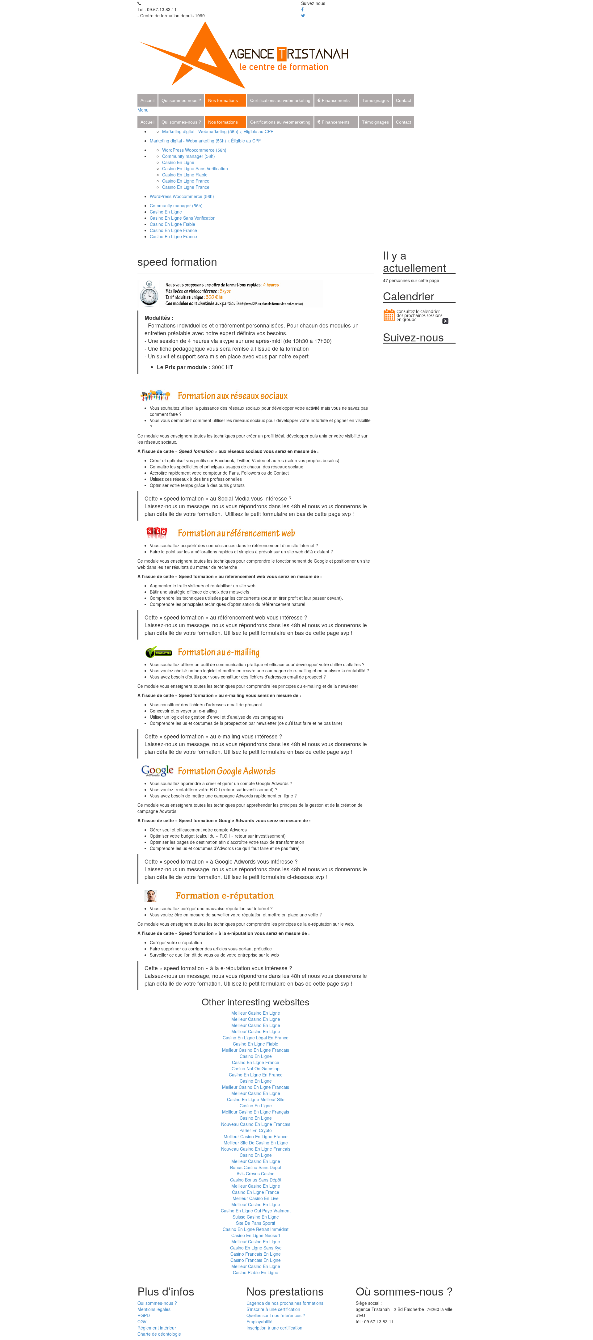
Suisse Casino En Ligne (256, 1217)
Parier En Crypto (255, 1130)
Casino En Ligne (178, 162)
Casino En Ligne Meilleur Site (255, 1099)
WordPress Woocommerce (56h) (194, 150)
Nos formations (223, 100)
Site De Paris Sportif (255, 1223)
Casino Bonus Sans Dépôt (255, 1180)
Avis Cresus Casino (256, 1173)
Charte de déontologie (159, 1334)
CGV (141, 1321)
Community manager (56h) (188, 156)
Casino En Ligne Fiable (185, 174)
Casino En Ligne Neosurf (255, 1235)
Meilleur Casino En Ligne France (256, 1136)
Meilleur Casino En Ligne (255, 1013)
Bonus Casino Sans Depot (255, 1167)
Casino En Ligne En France (256, 1075)
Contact (403, 100)
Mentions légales (153, 1309)
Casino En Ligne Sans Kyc (255, 1248)
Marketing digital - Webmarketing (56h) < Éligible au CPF (217, 131)
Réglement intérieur (156, 1328)
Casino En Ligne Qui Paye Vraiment (256, 1210)
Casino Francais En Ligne (255, 1254)
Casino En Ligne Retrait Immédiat (255, 1229)
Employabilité (259, 1321)
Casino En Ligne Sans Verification (195, 168)
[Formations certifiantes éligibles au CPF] (250, 54)
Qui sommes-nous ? (181, 100)
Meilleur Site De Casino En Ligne (256, 1142)
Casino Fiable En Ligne (255, 1272)
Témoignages (375, 100)
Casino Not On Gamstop (256, 1068)
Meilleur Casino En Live (256, 1198)
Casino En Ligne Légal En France (255, 1037)
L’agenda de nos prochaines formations (284, 1303)
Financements (336, 100)
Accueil (147, 100)
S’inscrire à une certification (273, 1309)
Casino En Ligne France (185, 181)
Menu (143, 110)
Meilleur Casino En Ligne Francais (255, 1050)
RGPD (143, 1315)
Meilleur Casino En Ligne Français (255, 1112)
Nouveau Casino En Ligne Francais (255, 1124)
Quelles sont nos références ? (275, 1315)
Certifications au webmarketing (280, 100)
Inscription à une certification (274, 1328)
